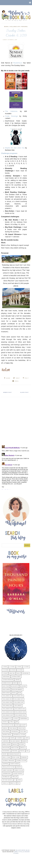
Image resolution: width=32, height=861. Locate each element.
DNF (17, 721)
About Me (12, 673)
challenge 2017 (18, 699)
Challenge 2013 (7, 699)
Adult (18, 673)
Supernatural (7, 773)
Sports (19, 767)
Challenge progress (9, 153)
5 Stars (5, 673)
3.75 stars (6, 670)
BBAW (14, 683)
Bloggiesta (14, 686)
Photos (22, 750)
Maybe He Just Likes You (14, 148)
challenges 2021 (8, 708)
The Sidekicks (11, 111)
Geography (14, 731)
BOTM (19, 692)
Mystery (21, 744)
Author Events (16, 676)
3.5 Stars (26, 666)
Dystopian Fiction (8, 725)
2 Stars (5, 666)
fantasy (5, 728)
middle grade (7, 744)
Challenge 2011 (7, 696)
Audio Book (6, 676)
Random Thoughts (14, 754)
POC (27, 750)
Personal (24, 26)
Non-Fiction (15, 747)
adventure (25, 673)
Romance (24, 757)
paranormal (6, 750)
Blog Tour (6, 686)
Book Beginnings (17, 689)
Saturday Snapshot (8, 760)
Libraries (6, 741)
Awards (17, 679)
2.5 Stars (12, 666)
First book (13, 728)
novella (23, 747)
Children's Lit (7, 718)
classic (15, 718)
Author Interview (8, 679)
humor (12, 738)
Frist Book (6, 731)
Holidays (5, 738)
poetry (5, 754)
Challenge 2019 (14, 26)
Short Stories (14, 763)
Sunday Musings (7, 770)
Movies (15, 744)
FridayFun (21, 728)
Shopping (5, 763)
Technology (6, 776)
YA (18, 783)
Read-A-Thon (6, 757)
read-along (16, 757)
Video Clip (6, 783)
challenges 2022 (20, 708)
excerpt (23, 725)
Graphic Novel (7, 734)
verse (19, 780)
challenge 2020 (7, 705)
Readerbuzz (17, 63)
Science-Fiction (21, 760)
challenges (18, 705)
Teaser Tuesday (18, 773)
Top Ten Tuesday (7, 780)
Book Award (6, 689)
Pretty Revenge (11, 116)
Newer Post (7, 392)
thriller (14, 776)
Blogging (23, 686)
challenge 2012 (18, 696)
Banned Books (7, 683)
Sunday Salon (18, 770)
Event (17, 725)
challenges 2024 (20, 712)
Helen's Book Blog (23, 850)
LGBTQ (27, 738)
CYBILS (12, 721)
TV (15, 780)
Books (6, 26)
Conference (23, 718)
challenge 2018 (7, 702)
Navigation (6, 747)
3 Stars (19, 666)
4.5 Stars (20, 670)
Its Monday (19, 738)
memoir (24, 741)
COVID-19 (5, 721)
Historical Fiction (19, 734)
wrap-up (13, 783)
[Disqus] (16, 420)
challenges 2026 (20, 715)
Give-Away (23, 731)
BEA (19, 683)
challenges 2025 (8, 715)
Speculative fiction (9, 767)
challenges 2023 (8, 712)
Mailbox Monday (15, 741)
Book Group (6, 692)
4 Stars (13, 670)
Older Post (24, 392)
